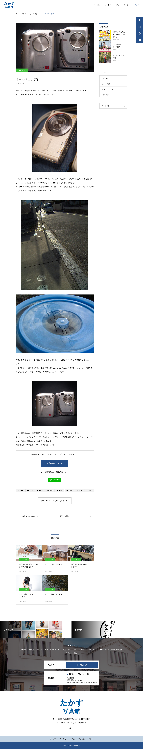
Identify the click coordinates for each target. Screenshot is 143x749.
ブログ (136, 5)
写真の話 (105, 95)
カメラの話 (21, 70)
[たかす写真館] (9, 5)
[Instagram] (70, 728)
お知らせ (105, 78)
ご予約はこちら (82, 665)
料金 (118, 5)
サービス (97, 5)
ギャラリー (108, 5)
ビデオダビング (107, 89)
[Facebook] (73, 728)
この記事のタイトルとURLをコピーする (55, 501)
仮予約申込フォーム (55, 463)
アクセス (127, 5)
